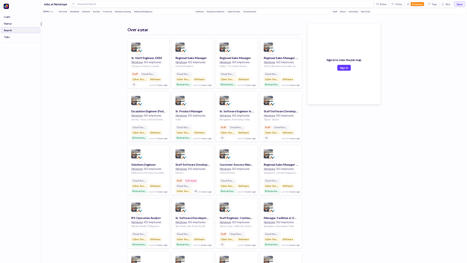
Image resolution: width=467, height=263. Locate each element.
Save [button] (460, 4)
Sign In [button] (344, 67)
